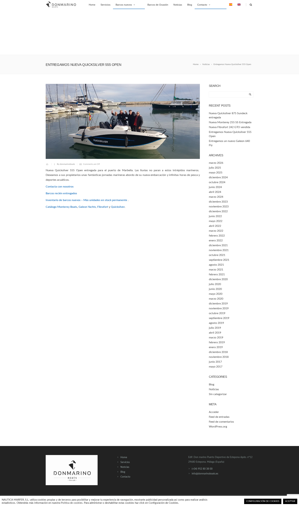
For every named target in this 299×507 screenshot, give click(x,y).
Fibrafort (102, 207)
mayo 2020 (215, 293)
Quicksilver (118, 207)
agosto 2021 (216, 264)
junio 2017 (215, 361)
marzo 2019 (216, 337)
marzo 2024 (216, 196)
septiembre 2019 (219, 318)
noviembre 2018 (219, 357)
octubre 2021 (217, 255)
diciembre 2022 (218, 211)
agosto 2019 (216, 323)
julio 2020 (215, 284)
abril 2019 (215, 332)
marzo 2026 (216, 162)
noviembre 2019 (219, 308)
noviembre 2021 (219, 250)
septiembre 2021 (219, 260)
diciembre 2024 (218, 177)
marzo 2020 (216, 298)
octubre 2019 (217, 313)
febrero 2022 (217, 235)
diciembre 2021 (218, 245)
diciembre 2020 (218, 279)
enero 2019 (216, 347)
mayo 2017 (215, 366)
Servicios (105, 4)
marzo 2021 (216, 269)
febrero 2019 (217, 342)
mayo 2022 (215, 221)
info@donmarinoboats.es (205, 474)
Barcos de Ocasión (157, 4)
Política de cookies (72, 503)
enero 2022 (216, 240)
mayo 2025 (215, 172)
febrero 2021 (217, 274)
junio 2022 (215, 216)
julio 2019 (215, 327)
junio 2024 (215, 187)
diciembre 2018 (218, 352)
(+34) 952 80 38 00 (202, 469)
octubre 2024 (217, 182)
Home (92, 4)
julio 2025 (215, 167)
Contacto (202, 4)
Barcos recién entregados (61, 193)
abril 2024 (215, 192)
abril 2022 (215, 226)
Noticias (177, 4)
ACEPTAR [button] (290, 501)
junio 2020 (215, 289)
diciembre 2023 (218, 201)
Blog (189, 4)
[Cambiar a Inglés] (239, 4)
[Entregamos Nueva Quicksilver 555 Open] (123, 121)
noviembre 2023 (219, 206)
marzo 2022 (216, 230)
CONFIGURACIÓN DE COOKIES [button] (262, 501)
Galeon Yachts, (88, 207)
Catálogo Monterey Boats (61, 207)
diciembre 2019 (218, 303)
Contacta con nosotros (60, 186)
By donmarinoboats (66, 164)
